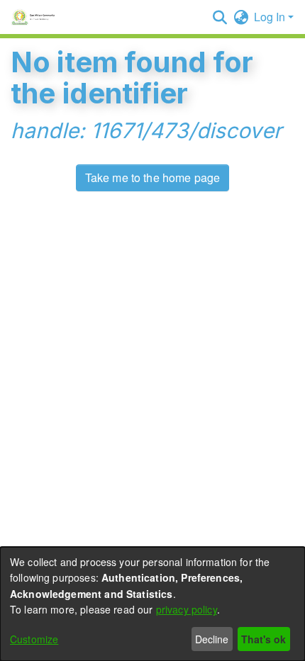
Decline (211, 639)
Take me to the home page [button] (153, 177)
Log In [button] (271, 17)
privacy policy (186, 609)
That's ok (263, 639)
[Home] (35, 17)
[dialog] (152, 604)
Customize (34, 639)
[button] (219, 17)
